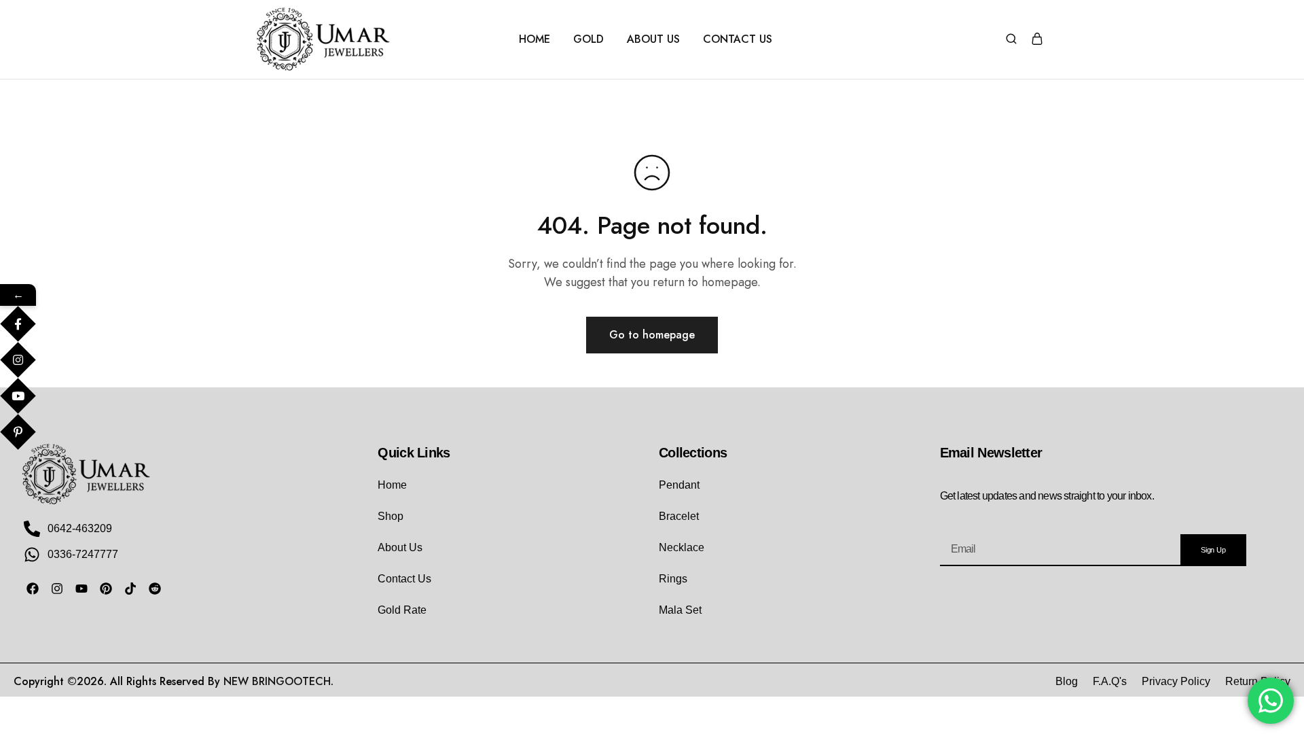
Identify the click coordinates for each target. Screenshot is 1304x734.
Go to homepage (652, 335)
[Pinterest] (106, 588)
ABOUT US (653, 39)
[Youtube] (81, 588)
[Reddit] (155, 588)
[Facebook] (32, 588)
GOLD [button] (588, 39)
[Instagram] (57, 588)
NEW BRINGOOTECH (277, 681)
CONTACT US (737, 39)
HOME (534, 39)
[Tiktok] (130, 588)
